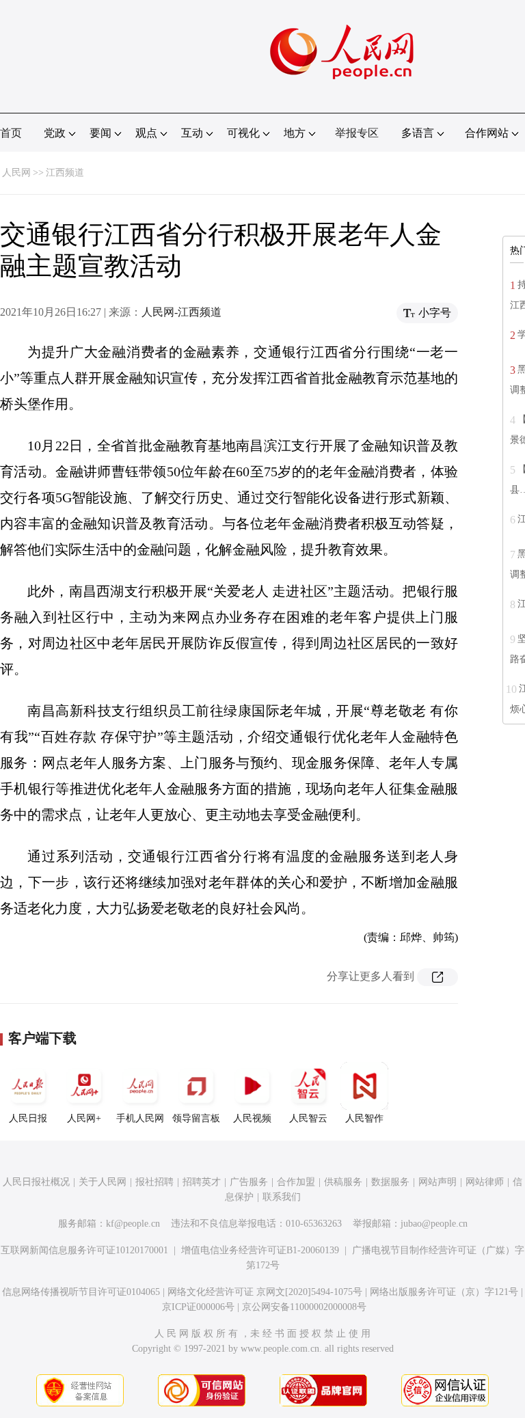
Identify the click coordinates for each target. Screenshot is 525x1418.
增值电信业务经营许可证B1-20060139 (260, 1250)
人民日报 (28, 1118)
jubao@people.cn (434, 1223)
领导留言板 (196, 1118)
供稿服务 (343, 1182)
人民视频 (252, 1118)
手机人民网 (140, 1118)
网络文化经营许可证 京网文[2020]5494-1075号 (264, 1292)
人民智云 (308, 1118)
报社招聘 (154, 1182)
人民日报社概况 (36, 1182)
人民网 (16, 172)
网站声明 (437, 1182)
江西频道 (65, 172)
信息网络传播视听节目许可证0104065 (81, 1292)
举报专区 (357, 133)
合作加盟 (296, 1182)
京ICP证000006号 (198, 1307)
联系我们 (281, 1197)
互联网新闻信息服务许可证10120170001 (84, 1250)
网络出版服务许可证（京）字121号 (444, 1292)
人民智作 (364, 1118)
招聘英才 (202, 1182)
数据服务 (390, 1182)
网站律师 (485, 1182)
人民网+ (84, 1118)
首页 (11, 133)
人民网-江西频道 (181, 312)
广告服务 (249, 1182)
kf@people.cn (133, 1223)
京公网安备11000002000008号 (304, 1307)
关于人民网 (102, 1182)
